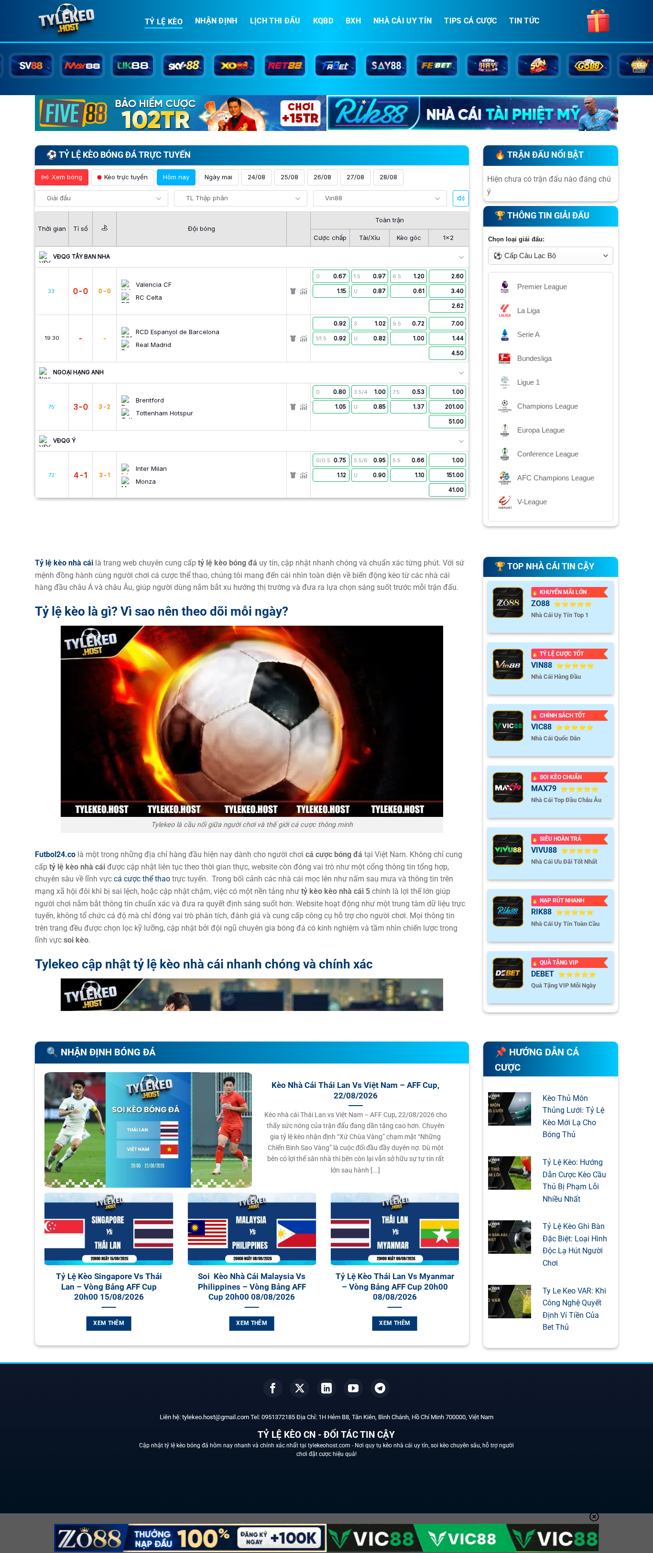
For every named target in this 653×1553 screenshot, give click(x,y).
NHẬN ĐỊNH (216, 20)
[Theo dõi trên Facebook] (273, 1388)
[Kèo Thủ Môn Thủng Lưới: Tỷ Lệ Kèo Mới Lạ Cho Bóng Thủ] (509, 1119)
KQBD (323, 20)
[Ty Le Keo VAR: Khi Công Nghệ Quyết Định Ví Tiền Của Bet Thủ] (509, 1311)
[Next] (461, 1273)
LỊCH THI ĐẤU (275, 20)
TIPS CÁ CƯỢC (470, 20)
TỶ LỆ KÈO (164, 21)
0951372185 (278, 1417)
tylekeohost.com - (331, 1445)
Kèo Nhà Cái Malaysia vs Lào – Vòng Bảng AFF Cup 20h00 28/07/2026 (444, 1287)
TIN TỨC (524, 20)
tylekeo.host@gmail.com (215, 1417)
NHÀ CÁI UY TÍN (402, 20)
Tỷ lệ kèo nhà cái (64, 562)
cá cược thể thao (142, 878)
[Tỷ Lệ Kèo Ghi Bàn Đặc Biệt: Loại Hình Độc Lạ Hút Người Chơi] (509, 1247)
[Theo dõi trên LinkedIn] (326, 1388)
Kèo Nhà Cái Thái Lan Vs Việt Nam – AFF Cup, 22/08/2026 (355, 1090)
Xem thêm (158, 1323)
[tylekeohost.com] (83, 21)
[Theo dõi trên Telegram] (380, 1388)
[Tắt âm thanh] (461, 198)
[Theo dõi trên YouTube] (353, 1388)
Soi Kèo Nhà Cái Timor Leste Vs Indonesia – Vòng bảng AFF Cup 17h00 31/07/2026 (301, 1287)
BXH (353, 20)
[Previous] (42, 1273)
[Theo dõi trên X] (299, 1388)
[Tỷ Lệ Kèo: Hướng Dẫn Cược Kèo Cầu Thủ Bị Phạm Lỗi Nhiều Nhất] (509, 1183)
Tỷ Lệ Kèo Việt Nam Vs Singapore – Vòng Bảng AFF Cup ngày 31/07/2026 (158, 1287)
